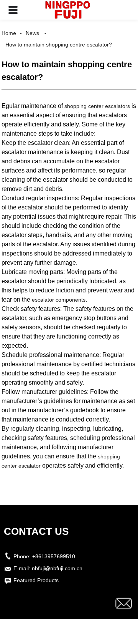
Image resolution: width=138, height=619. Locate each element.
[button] (13, 10)
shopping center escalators (97, 106)
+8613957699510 (53, 556)
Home (9, 33)
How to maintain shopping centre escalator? (58, 44)
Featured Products (36, 580)
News (32, 33)
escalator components (58, 300)
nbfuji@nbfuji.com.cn (57, 568)
